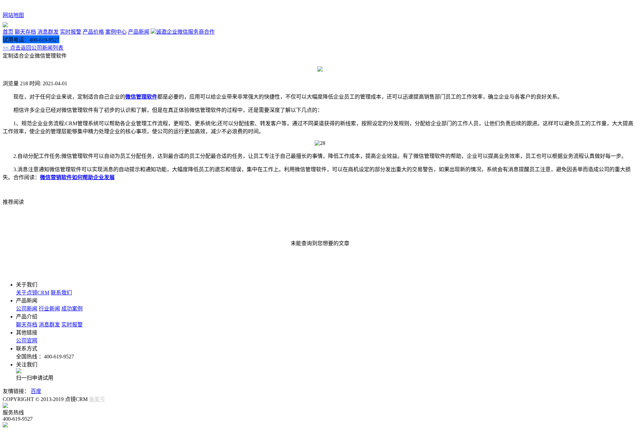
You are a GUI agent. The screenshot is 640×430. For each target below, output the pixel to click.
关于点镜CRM (32, 292)
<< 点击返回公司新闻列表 (33, 48)
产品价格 (93, 32)
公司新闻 (26, 308)
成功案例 (72, 308)
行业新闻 (49, 308)
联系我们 (61, 292)
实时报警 (70, 32)
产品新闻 (138, 32)
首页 (8, 32)
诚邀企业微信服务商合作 (185, 32)
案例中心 (116, 32)
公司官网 (26, 340)
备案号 (97, 399)
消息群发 (48, 32)
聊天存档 (25, 32)
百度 (36, 391)
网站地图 (13, 15)
